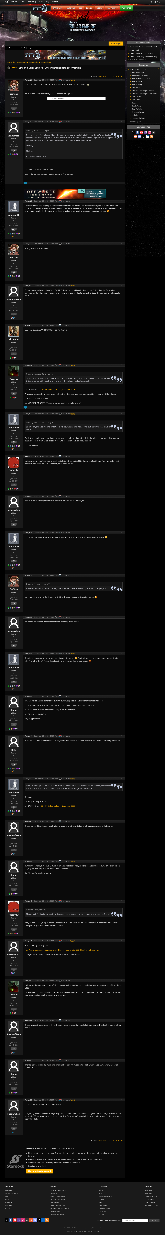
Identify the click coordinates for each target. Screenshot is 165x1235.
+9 (13, 485)
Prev (104, 76)
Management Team (105, 1196)
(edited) (72, 80)
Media (99, 8)
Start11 (7, 1196)
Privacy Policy (69, 1231)
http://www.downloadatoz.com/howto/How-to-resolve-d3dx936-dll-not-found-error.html (62, 950)
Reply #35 (28, 496)
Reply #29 (28, 244)
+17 (14, 150)
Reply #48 (28, 1020)
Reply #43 (28, 821)
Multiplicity (8, 1205)
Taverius (14, 379)
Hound (13, 710)
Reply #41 (28, 736)
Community (32, 2)
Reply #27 (28, 122)
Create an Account (151, 1196)
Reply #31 (28, 325)
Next (117, 76)
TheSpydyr (14, 470)
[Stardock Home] (7, 1)
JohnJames (13, 135)
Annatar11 (13, 215)
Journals (70, 8)
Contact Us (102, 1211)
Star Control (55, 1202)
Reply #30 (28, 286)
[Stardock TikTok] (144, 136)
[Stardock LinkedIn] (148, 136)
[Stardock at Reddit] (135, 136)
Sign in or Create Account (39, 1171)
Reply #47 (28, 980)
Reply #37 (28, 575)
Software (14, 2)
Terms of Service (81, 1231)
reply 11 (47, 584)
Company (103, 1186)
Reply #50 (28, 1100)
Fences (7, 1199)
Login (30, 48)
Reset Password (150, 1202)
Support (55, 2)
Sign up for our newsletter (109, 1220)
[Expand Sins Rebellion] (130, 96)
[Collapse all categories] (158, 69)
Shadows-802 (13, 954)
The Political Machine (58, 1205)
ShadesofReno (14, 299)
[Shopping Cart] (154, 1)
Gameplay (57, 8)
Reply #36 (28, 533)
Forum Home (13, 48)
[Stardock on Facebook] (137, 132)
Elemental (54, 1193)
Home (8, 62)
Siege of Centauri (56, 1211)
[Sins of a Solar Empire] (82, 23)
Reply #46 (28, 941)
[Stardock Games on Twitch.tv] (146, 132)
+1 (13, 354)
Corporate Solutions (11, 1193)
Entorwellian (13, 1113)
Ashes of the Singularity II (59, 1190)
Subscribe (154, 1220)
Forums (101, 1214)
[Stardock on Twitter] (133, 132)
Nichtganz (14, 339)
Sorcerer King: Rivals (57, 1214)
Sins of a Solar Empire (20, 62)
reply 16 (42, 910)
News (41, 2)
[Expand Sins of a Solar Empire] (128, 69)
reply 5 (50, 374)
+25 (14, 108)
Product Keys (149, 1199)
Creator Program (104, 1208)
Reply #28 (28, 201)
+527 (13, 229)
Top (122, 80)
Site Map (97, 1231)
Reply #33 (28, 414)
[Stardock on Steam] (154, 132)
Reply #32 (28, 365)
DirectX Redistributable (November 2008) (58, 389)
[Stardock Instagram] (150, 132)
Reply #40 (28, 696)
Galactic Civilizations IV (58, 1196)
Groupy (7, 1208)
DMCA (90, 1231)
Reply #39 (28, 653)
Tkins (13, 749)
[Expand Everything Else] (128, 121)
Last (121, 76)
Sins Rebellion (33, 62)
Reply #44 (28, 861)
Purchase (126, 8)
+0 (13, 314)
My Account (149, 1193)
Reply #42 (28, 779)
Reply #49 (28, 1060)
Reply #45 (28, 901)
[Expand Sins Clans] (130, 99)
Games (23, 2)
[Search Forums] (158, 1)
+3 (13, 1128)
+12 (14, 764)
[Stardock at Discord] (140, 136)
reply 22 (47, 130)
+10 (14, 725)
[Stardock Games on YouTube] (142, 132)
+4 (13, 393)
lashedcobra (14, 510)
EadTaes (14, 94)
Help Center (149, 1190)
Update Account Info (151, 1205)
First (100, 76)
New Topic (116, 43)
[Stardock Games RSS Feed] (152, 136)
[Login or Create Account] (151, 1)
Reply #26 (28, 80)
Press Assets (103, 1205)
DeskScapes (8, 1202)
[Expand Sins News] (130, 87)
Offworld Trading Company (60, 1208)
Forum (89, 8)
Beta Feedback (46, 62)
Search (23, 48)
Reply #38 (28, 617)
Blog (47, 2)
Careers (101, 1199)
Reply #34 (28, 456)
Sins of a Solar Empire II (58, 1199)
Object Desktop (10, 1190)
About (101, 1190)
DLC (80, 8)
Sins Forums (65, 80)
